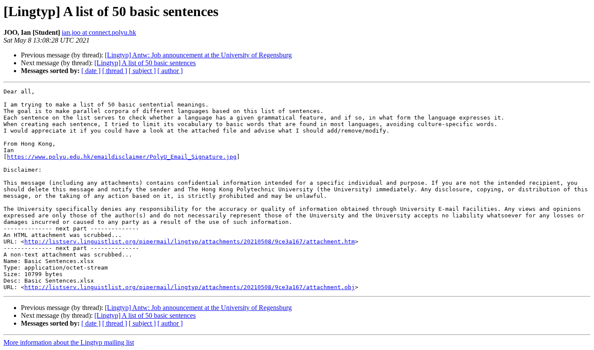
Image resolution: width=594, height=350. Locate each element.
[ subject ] (142, 70)
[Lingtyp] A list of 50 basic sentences (145, 63)
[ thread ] (114, 70)
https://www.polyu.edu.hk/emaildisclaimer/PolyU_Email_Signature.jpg (122, 156)
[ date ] (90, 70)
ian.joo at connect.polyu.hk (99, 32)
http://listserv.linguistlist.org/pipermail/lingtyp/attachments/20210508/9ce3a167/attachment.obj (189, 287)
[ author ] (170, 70)
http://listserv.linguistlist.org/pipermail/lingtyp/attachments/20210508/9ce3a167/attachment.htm (189, 241)
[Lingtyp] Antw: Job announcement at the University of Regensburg (198, 55)
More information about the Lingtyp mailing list (68, 342)
